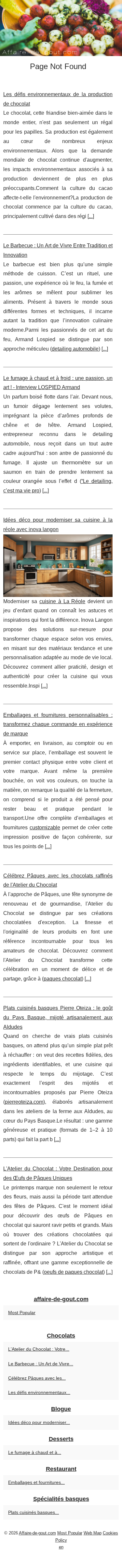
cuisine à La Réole (62, 601)
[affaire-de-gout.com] (61, 28)
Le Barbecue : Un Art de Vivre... (40, 1363)
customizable (45, 827)
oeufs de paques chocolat (73, 1272)
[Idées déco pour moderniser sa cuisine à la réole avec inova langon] (58, 565)
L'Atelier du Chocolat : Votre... (38, 1349)
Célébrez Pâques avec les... (37, 1378)
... (91, 216)
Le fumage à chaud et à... (34, 1452)
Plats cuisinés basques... (33, 1512)
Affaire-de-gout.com (37, 1533)
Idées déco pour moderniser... (39, 1422)
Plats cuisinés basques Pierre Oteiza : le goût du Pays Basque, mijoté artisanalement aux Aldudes (58, 1017)
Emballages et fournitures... (36, 1482)
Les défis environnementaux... (39, 1392)
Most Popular (21, 1312)
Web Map (93, 1533)
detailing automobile (75, 349)
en (61, 1547)
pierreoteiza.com (24, 1102)
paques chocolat (63, 978)
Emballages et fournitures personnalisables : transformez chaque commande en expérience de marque (58, 724)
